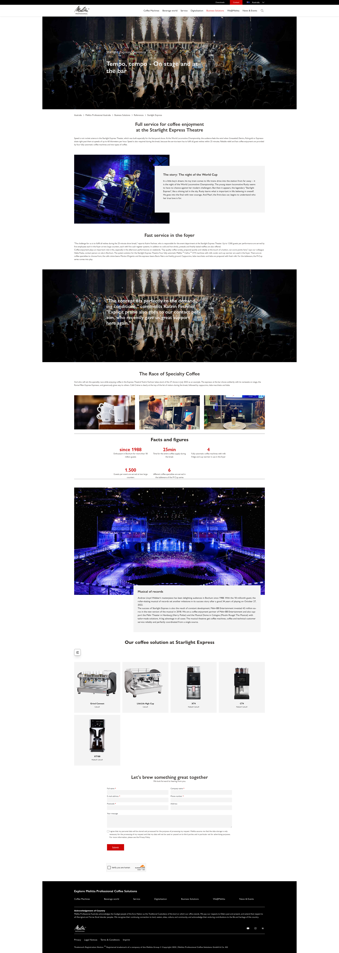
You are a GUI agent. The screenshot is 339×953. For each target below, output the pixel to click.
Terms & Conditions (110, 939)
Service (184, 10)
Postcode (110, 804)
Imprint (126, 939)
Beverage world (169, 10)
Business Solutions (215, 10)
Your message (112, 813)
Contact (236, 2)
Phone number (176, 796)
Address (174, 804)
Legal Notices (90, 939)
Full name (110, 788)
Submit (115, 847)
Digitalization (197, 10)
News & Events (250, 10)
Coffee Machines (151, 10)
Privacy (77, 939)
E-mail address (113, 796)
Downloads (220, 2)
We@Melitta (233, 10)
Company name (177, 788)
